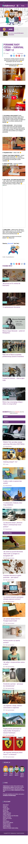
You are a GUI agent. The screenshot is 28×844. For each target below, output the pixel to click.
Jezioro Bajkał (6, 809)
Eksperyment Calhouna (8, 822)
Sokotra (4, 820)
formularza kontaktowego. (9, 795)
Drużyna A (5, 806)
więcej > (6, 775)
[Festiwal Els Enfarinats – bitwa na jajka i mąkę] (13, 370)
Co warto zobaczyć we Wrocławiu (10, 815)
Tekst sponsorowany (9, 558)
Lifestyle (6, 278)
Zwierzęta (6, 450)
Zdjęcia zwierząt (7, 814)
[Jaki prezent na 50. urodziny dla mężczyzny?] (13, 275)
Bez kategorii (20, 53)
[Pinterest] (19, 56)
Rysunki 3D (5, 810)
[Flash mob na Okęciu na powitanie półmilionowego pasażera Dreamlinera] (13, 346)
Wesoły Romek (8, 446)
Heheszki (5, 469)
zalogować (17, 412)
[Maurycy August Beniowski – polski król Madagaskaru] (13, 322)
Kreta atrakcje (6, 821)
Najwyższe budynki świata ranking (10, 828)
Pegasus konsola (6, 825)
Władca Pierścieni (7, 817)
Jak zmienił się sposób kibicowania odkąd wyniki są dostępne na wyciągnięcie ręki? (13, 554)
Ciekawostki (6, 489)
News (4, 302)
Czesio (7, 53)
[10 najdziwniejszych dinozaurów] (13, 299)
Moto (4, 427)
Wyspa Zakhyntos (7, 826)
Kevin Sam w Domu (7, 818)
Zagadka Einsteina (7, 813)
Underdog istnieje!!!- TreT (10, 462)
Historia (5, 326)
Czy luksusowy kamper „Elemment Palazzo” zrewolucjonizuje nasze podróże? (12, 525)
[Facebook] (11, 56)
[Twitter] (14, 56)
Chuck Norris (6, 804)
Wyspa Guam (6, 811)
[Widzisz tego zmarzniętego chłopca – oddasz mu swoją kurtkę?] (13, 393)
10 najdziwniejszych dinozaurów (11, 307)
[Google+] (16, 56)
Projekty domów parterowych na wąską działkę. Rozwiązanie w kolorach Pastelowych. (12, 731)
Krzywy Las (5, 807)
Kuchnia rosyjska (6, 824)
